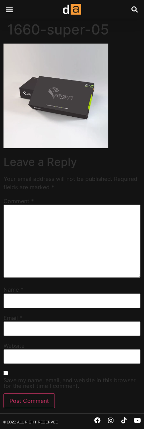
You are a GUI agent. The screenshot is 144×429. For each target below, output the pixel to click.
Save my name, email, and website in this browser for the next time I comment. (69, 383)
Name (13, 289)
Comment (18, 201)
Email (12, 318)
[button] (9, 9)
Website (13, 345)
